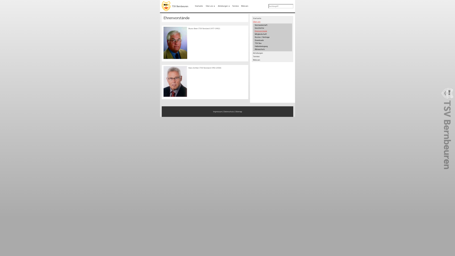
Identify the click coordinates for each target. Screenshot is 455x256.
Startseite (199, 6)
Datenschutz (228, 111)
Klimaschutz (260, 49)
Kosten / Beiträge (262, 37)
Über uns (209, 6)
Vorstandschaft (261, 25)
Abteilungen (223, 6)
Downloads (259, 40)
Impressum (217, 111)
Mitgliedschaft (261, 34)
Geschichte (259, 28)
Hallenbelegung (261, 46)
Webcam (244, 6)
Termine (235, 6)
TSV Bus (258, 43)
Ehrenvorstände (261, 31)
